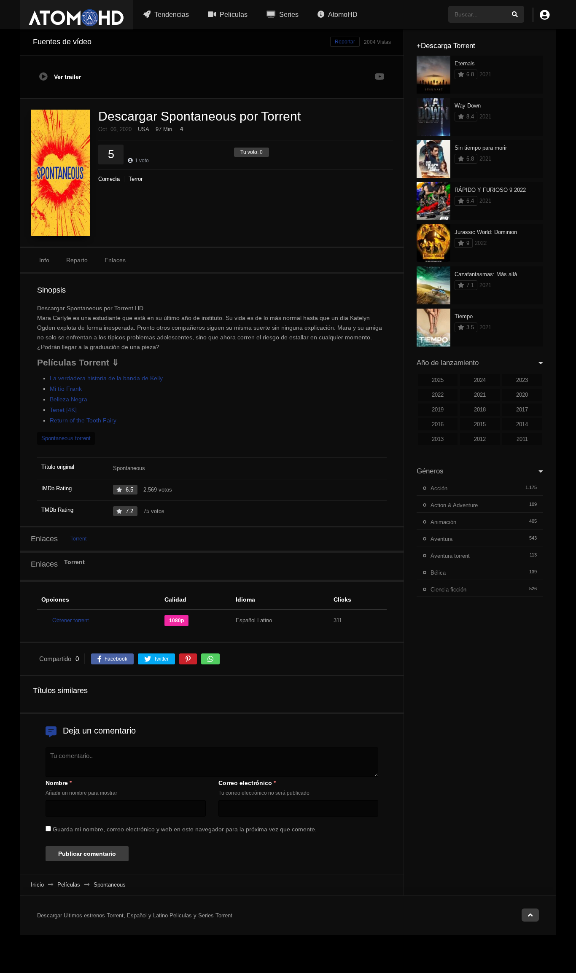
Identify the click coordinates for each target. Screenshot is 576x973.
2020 (522, 395)
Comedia (109, 179)
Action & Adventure (454, 505)
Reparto (77, 260)
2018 (480, 409)
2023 (522, 380)
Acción (439, 488)
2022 (438, 395)
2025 (438, 380)
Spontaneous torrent (66, 438)
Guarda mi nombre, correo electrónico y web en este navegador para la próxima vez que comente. (185, 829)
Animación (443, 522)
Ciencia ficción (448, 589)
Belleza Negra (68, 399)
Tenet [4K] (63, 409)
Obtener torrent (70, 620)
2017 (522, 409)
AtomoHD (342, 14)
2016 (438, 424)
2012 (480, 439)
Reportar (345, 42)
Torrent (78, 539)
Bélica (438, 573)
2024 (480, 380)
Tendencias (171, 14)
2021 (480, 395)
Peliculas (233, 14)
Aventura (441, 539)
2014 (522, 424)
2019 (438, 409)
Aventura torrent (450, 556)
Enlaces (115, 260)
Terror (136, 179)
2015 (480, 424)
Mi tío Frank (66, 388)
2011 (522, 439)
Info (44, 260)
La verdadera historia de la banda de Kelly (106, 378)
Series (288, 14)
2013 (438, 439)
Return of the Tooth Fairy (83, 420)
